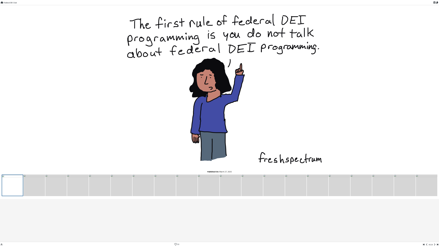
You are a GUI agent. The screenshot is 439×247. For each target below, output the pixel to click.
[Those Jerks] (427, 244)
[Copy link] (437, 2)
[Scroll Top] (1, 244)
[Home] (2, 2)
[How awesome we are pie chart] (423, 244)
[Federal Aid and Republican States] (434, 244)
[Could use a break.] (437, 244)
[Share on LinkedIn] (434, 2)
